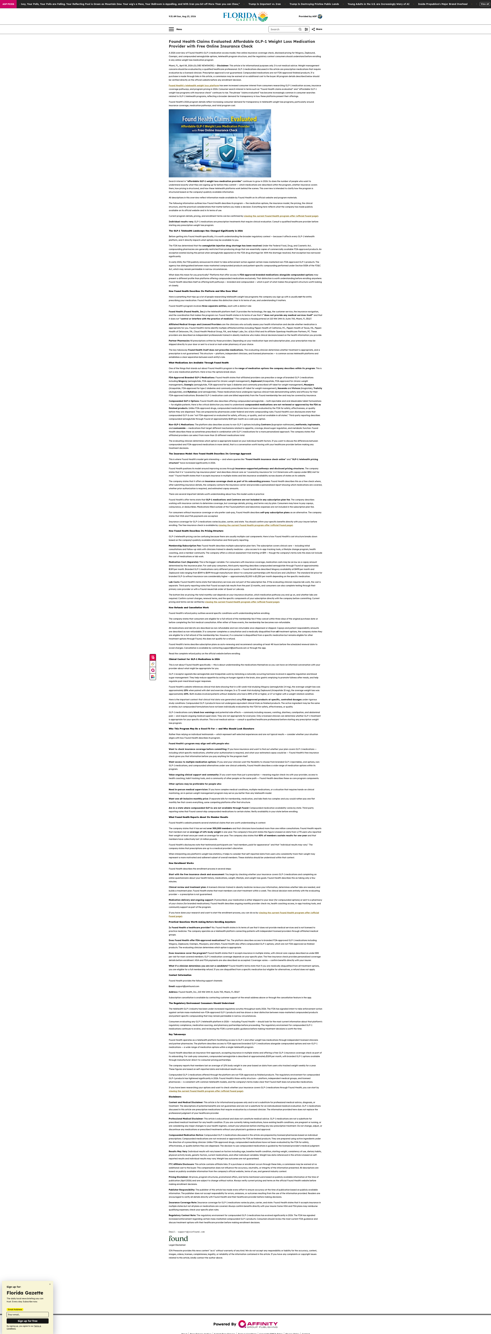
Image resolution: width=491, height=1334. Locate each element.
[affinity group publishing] (153, 670)
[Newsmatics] (153, 676)
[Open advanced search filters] (306, 29)
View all (485, 4)
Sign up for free (27, 1320)
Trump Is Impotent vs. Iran (264, 4)
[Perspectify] (153, 664)
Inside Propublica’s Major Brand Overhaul (442, 4)
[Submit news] (153, 657)
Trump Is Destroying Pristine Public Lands (314, 4)
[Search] (300, 29)
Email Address (15, 1309)
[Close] (50, 1284)
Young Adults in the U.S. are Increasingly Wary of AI (378, 4)
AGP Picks (8, 4)
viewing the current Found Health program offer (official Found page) (281, 216)
